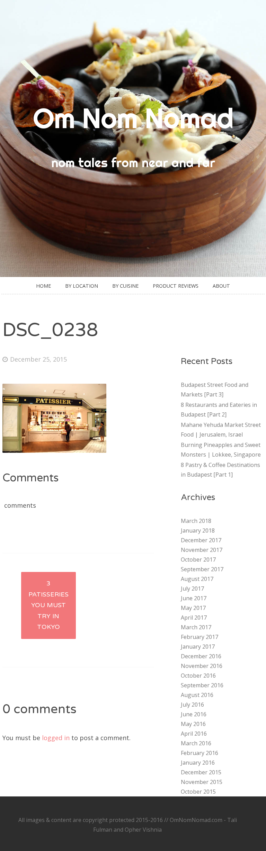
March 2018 (196, 521)
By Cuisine (125, 286)
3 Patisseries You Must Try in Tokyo (48, 605)
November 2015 (201, 782)
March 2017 (196, 627)
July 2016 (192, 704)
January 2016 (198, 762)
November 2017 (201, 550)
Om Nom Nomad (133, 118)
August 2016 (197, 695)
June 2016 (193, 714)
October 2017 (198, 559)
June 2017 (193, 598)
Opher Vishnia (143, 829)
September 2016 (202, 685)
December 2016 (201, 656)
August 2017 (197, 579)
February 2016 (199, 753)
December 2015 (201, 772)
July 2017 (192, 588)
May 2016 (193, 724)
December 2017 (201, 540)
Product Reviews (175, 286)
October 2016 (198, 675)
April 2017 (194, 617)
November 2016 (201, 666)
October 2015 (198, 791)
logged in (56, 738)
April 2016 (194, 733)
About (221, 286)
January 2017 (198, 646)
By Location (81, 286)
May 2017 (193, 608)
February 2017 (199, 637)
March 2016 (196, 743)
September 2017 (202, 569)
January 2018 (198, 530)
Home (43, 286)
